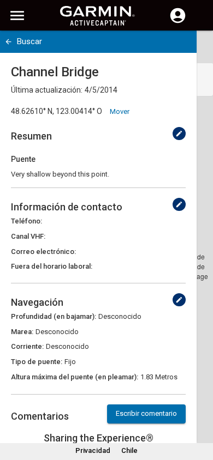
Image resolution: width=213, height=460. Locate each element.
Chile (129, 450)
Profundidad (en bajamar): (53, 316)
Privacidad (92, 450)
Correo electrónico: (43, 251)
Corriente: (27, 346)
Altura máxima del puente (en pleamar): (74, 377)
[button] (199, 410)
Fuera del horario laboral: (51, 266)
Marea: (22, 332)
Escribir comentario (146, 413)
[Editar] (179, 133)
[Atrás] (8, 42)
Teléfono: (26, 221)
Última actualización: (46, 90)
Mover (119, 111)
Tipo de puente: (36, 362)
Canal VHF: (28, 236)
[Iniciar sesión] (178, 21)
